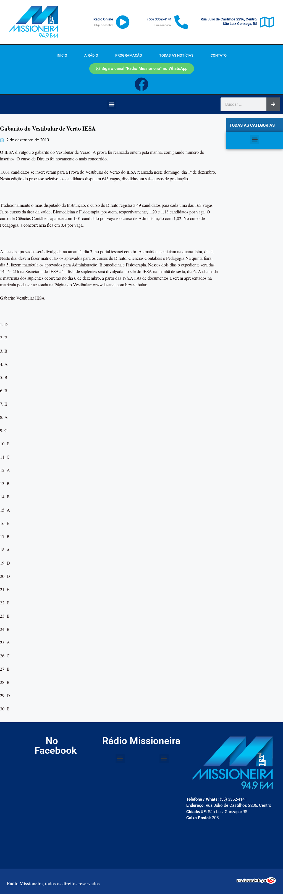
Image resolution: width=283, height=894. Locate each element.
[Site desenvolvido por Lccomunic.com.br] (256, 882)
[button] (111, 104)
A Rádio (91, 55)
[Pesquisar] (273, 104)
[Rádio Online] (123, 22)
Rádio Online (103, 19)
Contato (219, 55)
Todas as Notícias (176, 55)
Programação (128, 55)
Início (62, 55)
